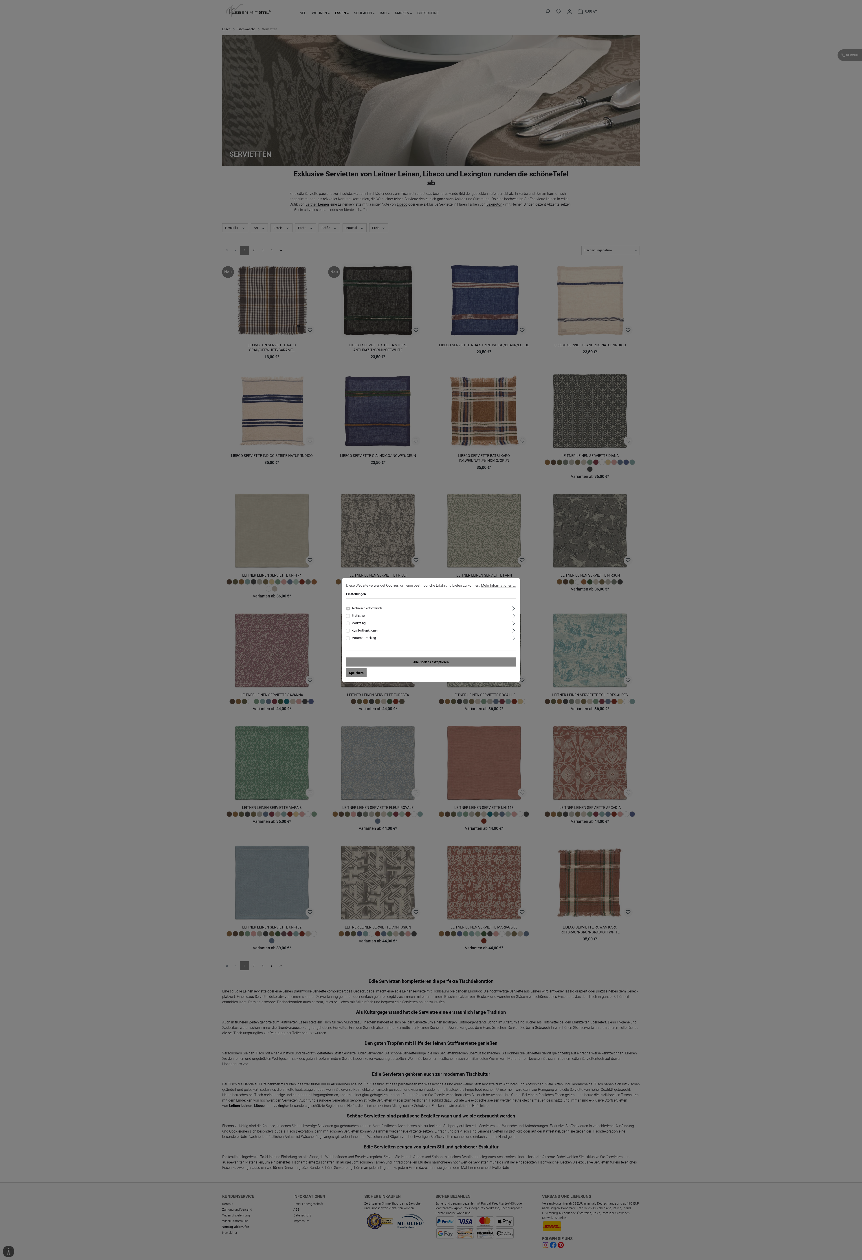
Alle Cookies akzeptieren (431, 662)
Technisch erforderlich (367, 608)
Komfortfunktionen (365, 630)
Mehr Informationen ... (498, 585)
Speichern (356, 673)
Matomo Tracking (364, 638)
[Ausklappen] (514, 608)
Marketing (359, 623)
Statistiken (359, 615)
